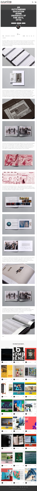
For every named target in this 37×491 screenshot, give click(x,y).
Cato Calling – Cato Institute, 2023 (30, 479)
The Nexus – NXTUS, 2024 (18, 393)
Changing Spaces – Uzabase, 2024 (18, 427)
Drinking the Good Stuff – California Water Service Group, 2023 (18, 409)
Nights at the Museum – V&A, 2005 (19, 444)
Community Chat (24, 489)
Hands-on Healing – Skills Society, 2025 (30, 358)
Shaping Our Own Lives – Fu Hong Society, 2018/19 (19, 375)
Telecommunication (19, 429)
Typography (21, 411)
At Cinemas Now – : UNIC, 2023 (30, 427)
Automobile (7, 360)
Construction (19, 481)
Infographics (21, 377)
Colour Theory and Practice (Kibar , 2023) (18, 479)
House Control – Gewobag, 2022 (30, 393)
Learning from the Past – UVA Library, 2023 (7, 393)
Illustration (16, 463)
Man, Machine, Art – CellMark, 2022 (18, 462)
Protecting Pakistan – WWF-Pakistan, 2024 (7, 376)
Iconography (16, 377)
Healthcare (30, 360)
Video (27, 394)
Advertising (9, 411)
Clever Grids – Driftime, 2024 (7, 410)
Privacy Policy (19, 489)
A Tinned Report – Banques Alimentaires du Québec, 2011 (18, 357)
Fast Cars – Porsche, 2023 (7, 358)
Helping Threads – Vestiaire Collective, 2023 (7, 462)
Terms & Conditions (13, 489)
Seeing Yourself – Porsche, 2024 (7, 444)
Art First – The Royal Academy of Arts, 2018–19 (7, 479)
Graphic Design (28, 377)
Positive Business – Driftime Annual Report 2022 (30, 445)
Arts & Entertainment (31, 429)
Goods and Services (7, 429)
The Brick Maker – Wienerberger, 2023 (30, 462)
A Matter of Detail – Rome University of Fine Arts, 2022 (30, 375)
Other (19, 360)
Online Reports (17, 394)
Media (7, 412)
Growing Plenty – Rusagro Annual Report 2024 (6, 427)
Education (32, 481)
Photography (9, 480)
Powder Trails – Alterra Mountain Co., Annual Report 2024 (30, 409)
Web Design (30, 411)
